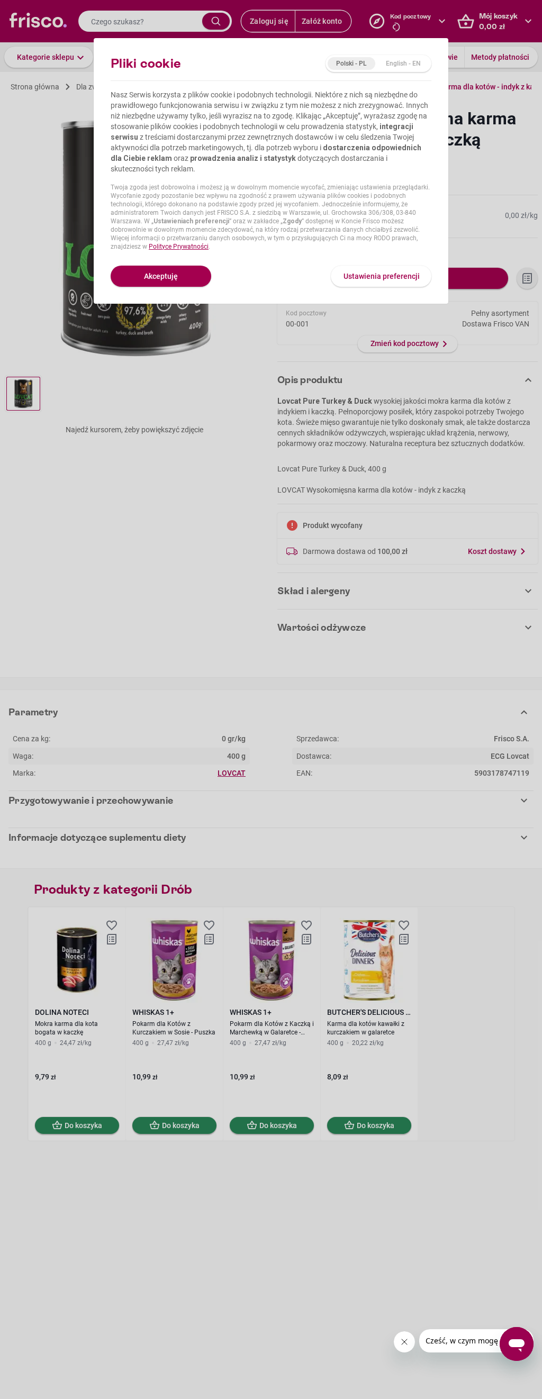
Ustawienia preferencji (382, 276)
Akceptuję (161, 276)
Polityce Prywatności (179, 246)
